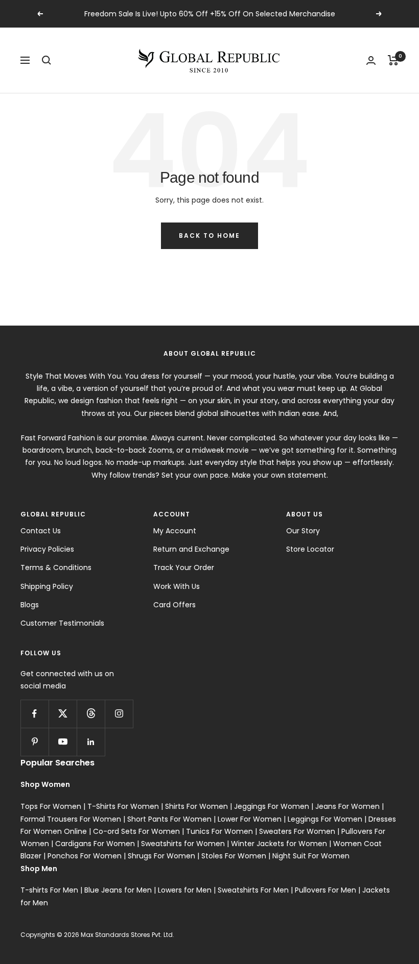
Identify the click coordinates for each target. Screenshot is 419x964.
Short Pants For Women (169, 819)
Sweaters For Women (297, 831)
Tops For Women (50, 806)
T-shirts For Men (49, 890)
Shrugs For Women (161, 856)
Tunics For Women (219, 831)
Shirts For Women (196, 806)
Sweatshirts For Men (253, 890)
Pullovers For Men (325, 890)
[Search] (46, 60)
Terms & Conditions (55, 567)
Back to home (209, 235)
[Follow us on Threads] (91, 714)
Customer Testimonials (62, 623)
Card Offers (174, 605)
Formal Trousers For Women (70, 819)
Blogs (29, 605)
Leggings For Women (325, 819)
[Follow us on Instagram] (119, 714)
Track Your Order (183, 567)
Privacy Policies (47, 549)
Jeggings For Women (271, 806)
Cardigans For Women (95, 843)
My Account (174, 531)
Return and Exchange (191, 549)
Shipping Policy (46, 586)
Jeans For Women (347, 806)
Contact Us (40, 531)
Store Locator (310, 549)
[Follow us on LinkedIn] (91, 742)
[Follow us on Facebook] (34, 714)
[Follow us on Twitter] (63, 714)
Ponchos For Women (85, 856)
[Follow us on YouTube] (63, 742)
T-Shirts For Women (123, 806)
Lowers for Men (185, 890)
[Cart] (393, 60)
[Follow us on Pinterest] (34, 742)
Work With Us (176, 586)
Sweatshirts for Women (183, 843)
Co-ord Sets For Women (136, 831)
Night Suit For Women (311, 856)
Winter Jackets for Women (279, 843)
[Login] (371, 60)
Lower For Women (250, 819)
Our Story (303, 531)
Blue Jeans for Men (118, 890)
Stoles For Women (233, 856)
